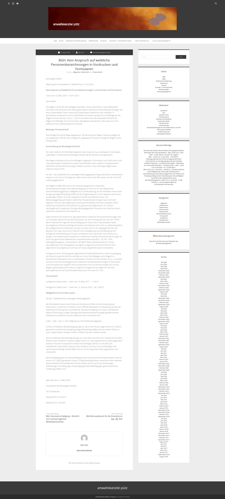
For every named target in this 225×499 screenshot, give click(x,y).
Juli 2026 (164, 262)
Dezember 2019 (163, 387)
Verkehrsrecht (164, 115)
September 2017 (163, 440)
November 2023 (163, 300)
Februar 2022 (163, 334)
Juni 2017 (164, 444)
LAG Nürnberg (164, 125)
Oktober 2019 (164, 391)
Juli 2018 (164, 419)
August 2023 (163, 307)
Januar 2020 (164, 385)
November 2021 (163, 340)
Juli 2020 (164, 372)
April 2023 (163, 313)
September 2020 (163, 370)
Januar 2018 (164, 431)
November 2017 (163, 435)
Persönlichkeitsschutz (163, 214)
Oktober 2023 (164, 302)
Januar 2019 (164, 408)
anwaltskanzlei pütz (113, 488)
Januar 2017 (164, 452)
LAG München (164, 123)
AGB (55, 41)
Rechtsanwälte (142, 41)
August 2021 (163, 347)
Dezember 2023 (163, 298)
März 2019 (163, 404)
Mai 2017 (164, 446)
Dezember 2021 (163, 338)
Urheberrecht (164, 220)
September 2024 (163, 290)
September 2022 (163, 321)
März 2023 (163, 315)
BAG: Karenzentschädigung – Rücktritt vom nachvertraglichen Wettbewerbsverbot (62, 419)
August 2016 (163, 457)
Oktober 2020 (164, 368)
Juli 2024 (164, 294)
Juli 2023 (164, 309)
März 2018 (163, 427)
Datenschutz (163, 207)
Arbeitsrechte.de (164, 132)
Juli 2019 (164, 395)
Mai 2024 (164, 296)
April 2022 (163, 330)
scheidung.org (164, 117)
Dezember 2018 (163, 410)
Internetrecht (97, 72)
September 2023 (163, 304)
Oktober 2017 (164, 438)
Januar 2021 (164, 361)
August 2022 (163, 323)
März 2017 (163, 450)
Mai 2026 (164, 266)
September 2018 (163, 416)
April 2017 (163, 448)
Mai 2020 (164, 376)
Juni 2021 (164, 351)
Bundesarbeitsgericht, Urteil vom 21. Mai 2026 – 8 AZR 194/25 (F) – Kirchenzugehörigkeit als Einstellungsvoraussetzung (163, 182)
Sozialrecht (164, 218)
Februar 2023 (163, 317)
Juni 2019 (164, 397)
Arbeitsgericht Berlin (164, 134)
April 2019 (163, 402)
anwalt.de (163, 111)
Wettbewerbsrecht (163, 222)
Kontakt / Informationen (120, 41)
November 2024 (163, 285)
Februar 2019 (163, 406)
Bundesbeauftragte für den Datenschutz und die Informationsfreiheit (164, 128)
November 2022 (163, 319)
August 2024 (163, 292)
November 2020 (163, 366)
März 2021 (163, 357)
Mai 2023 (164, 311)
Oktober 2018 (164, 414)
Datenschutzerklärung (76, 41)
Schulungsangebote (161, 41)
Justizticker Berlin (164, 121)
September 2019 (163, 393)
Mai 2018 (164, 423)
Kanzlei (103, 41)
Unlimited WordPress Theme (105, 497)
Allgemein (76, 72)
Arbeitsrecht (85, 72)
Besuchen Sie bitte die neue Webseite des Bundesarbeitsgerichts (163, 242)
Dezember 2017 (163, 433)
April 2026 (163, 269)
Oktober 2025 (164, 275)
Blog (61, 41)
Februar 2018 (163, 429)
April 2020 (163, 378)
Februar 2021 (163, 359)
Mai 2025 (164, 279)
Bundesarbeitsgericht (164, 236)
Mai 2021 (164, 353)
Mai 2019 (164, 400)
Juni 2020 (164, 374)
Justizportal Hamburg (163, 119)
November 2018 (163, 412)
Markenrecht (163, 212)
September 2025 (163, 277)
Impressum (93, 41)
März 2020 (163, 381)
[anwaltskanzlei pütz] (112, 29)
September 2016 (163, 454)
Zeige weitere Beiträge (84, 450)
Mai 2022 (164, 328)
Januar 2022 (164, 336)
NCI (164, 113)
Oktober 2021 (164, 342)
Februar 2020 (163, 383)
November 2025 (163, 273)
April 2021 (163, 355)
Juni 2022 (164, 326)
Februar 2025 (163, 283)
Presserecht (164, 216)
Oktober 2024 (164, 288)
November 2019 (163, 389)
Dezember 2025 (163, 271)
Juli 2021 (164, 349)
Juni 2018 (164, 421)
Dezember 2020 (163, 364)
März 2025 (163, 281)
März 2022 (163, 332)
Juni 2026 (164, 264)
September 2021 (163, 345)
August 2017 (163, 442)
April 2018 (163, 425)
